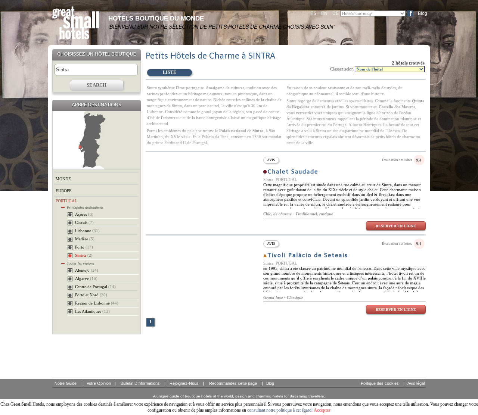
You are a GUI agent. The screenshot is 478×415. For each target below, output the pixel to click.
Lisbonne (87, 230)
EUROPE (64, 190)
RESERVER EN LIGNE (396, 226)
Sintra (84, 255)
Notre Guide (66, 383)
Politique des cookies (380, 383)
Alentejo (86, 270)
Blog (422, 13)
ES (313, 13)
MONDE (63, 179)
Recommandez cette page (233, 383)
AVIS (271, 160)
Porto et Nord (91, 295)
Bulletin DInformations (140, 383)
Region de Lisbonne (96, 303)
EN (324, 13)
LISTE (169, 72)
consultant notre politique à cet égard (279, 410)
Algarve (86, 278)
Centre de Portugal (95, 286)
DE (335, 13)
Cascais (84, 222)
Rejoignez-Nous (184, 383)
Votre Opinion (99, 383)
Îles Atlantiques (92, 311)
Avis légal (416, 383)
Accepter (322, 410)
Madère (84, 239)
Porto (84, 247)
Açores (84, 214)
